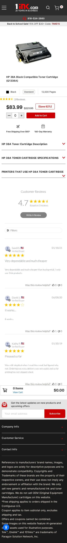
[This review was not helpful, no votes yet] (59, 284)
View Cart (18, 392)
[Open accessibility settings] (6, 527)
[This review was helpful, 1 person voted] (53, 331)
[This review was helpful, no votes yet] (53, 284)
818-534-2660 (36, 18)
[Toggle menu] (6, 7)
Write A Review (33, 215)
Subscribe (54, 413)
